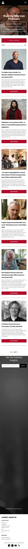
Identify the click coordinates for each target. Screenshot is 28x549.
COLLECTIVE (5, 520)
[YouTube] (15, 545)
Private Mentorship (5, 539)
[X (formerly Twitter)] (19, 545)
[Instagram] (12, 545)
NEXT (16, 352)
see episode (14, 91)
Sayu (2, 529)
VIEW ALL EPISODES (14, 40)
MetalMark (3, 524)
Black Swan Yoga (5, 530)
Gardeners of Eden (5, 525)
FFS (2, 532)
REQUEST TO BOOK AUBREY (14, 29)
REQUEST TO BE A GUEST (14, 24)
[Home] (2, 2)
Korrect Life (4, 522)
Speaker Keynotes (5, 537)
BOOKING (4, 535)
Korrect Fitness (5, 527)
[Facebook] (9, 545)
